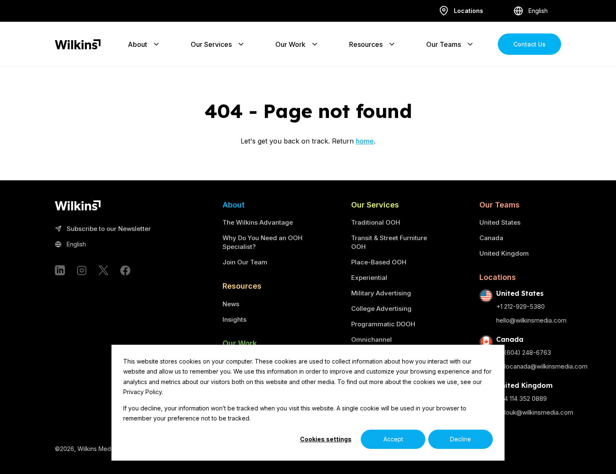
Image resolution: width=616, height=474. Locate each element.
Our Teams (443, 44)
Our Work (290, 44)
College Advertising (381, 309)
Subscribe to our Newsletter (109, 229)
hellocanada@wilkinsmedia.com (542, 366)
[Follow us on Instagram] (82, 270)
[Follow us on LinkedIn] (60, 270)
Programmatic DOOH (383, 324)
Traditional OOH (375, 222)
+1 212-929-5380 (520, 306)
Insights (234, 319)
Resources (366, 44)
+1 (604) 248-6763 (523, 352)
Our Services (211, 44)
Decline (460, 439)
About (137, 44)
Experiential (369, 278)
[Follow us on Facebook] (125, 270)
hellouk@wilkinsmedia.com (534, 412)
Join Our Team (245, 262)
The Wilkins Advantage (258, 222)
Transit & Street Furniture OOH (389, 242)
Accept (393, 439)
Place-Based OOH (378, 262)
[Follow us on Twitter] (103, 270)
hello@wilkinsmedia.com (531, 320)
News (231, 304)
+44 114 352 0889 (521, 398)
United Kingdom (504, 253)
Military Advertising (381, 293)
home (365, 141)
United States (499, 222)
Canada (491, 238)
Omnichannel (371, 339)
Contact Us (529, 44)
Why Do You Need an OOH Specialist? (263, 242)
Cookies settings (326, 439)
